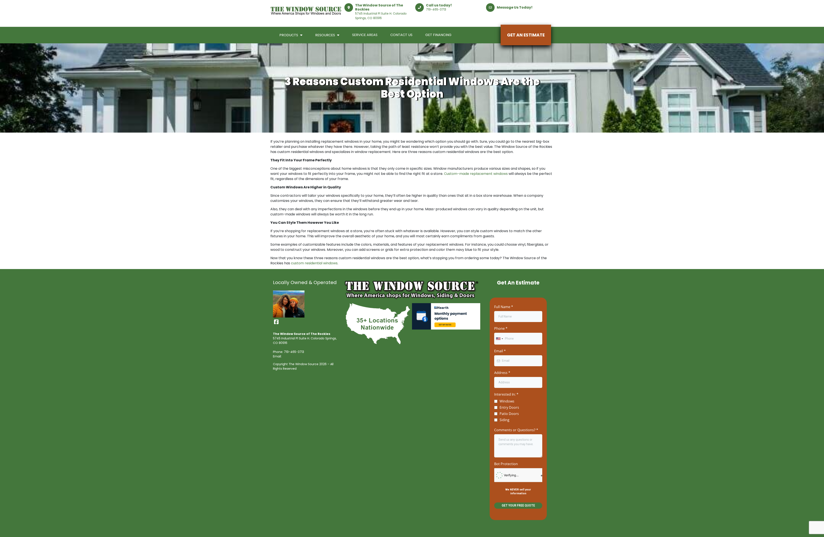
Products (288, 35)
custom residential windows (314, 263)
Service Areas (364, 34)
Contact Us (401, 34)
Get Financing (438, 34)
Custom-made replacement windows (476, 173)
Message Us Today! (515, 7)
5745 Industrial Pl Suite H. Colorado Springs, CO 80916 (381, 15)
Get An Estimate (526, 35)
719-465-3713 (436, 9)
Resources (325, 35)
